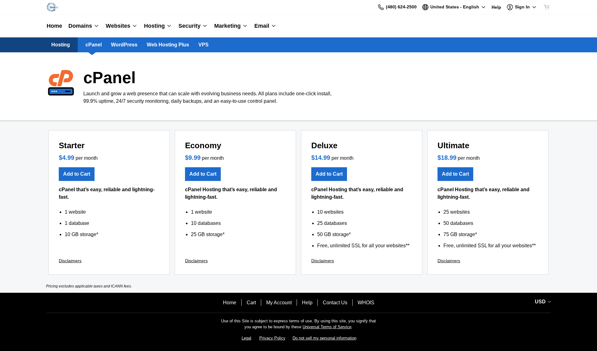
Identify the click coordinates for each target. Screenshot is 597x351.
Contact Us (335, 302)
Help (307, 302)
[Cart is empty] (546, 7)
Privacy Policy (272, 338)
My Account (279, 302)
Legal (246, 338)
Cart (251, 302)
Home (229, 302)
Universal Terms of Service (327, 327)
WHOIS (366, 302)
